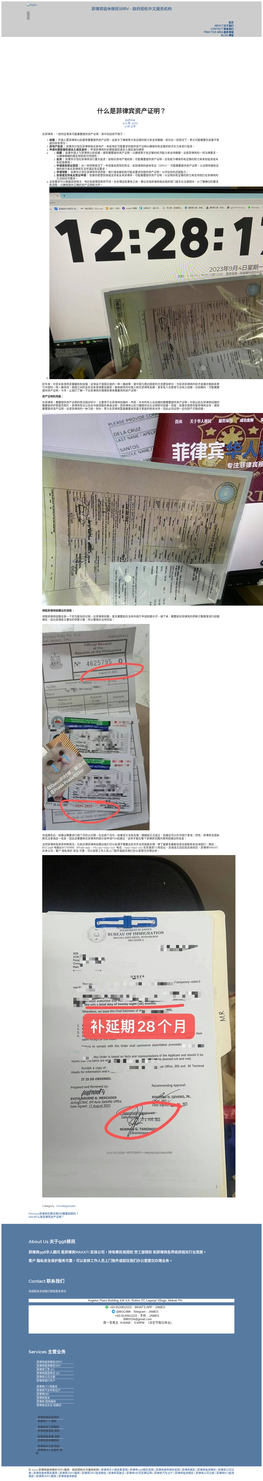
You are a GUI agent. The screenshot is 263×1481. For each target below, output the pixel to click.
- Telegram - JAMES (137, 1311)
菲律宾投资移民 (206, 1469)
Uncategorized (65, 1206)
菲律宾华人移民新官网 (114, 1469)
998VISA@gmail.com (137, 1319)
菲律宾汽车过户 (163, 1473)
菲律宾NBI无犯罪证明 (139, 1473)
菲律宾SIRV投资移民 (94, 1473)
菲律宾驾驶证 (116, 1473)
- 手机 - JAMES (137, 1315)
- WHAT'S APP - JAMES (137, 1307)
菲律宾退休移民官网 (168, 1469)
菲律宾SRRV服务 (69, 1473)
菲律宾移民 (188, 1469)
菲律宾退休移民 (67, 1476)
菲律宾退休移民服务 (45, 1473)
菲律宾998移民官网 (142, 1469)
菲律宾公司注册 (205, 1473)
